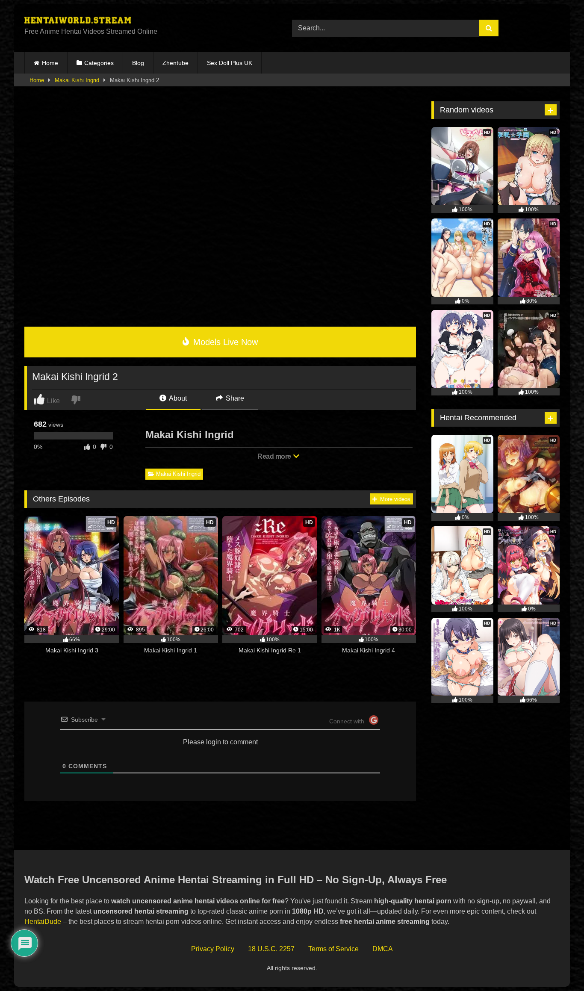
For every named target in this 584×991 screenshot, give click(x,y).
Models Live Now (224, 342)
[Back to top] (558, 965)
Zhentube (175, 62)
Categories (99, 62)
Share (234, 398)
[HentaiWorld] (77, 21)
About (177, 398)
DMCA (382, 949)
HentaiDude (42, 921)
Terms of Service (333, 949)
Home (50, 62)
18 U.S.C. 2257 (271, 949)
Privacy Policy (212, 949)
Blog (138, 62)
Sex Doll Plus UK (229, 62)
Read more (274, 456)
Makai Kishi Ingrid (77, 80)
